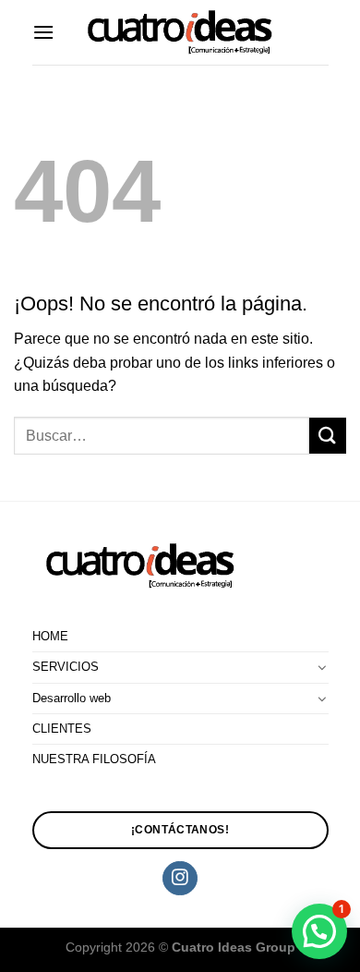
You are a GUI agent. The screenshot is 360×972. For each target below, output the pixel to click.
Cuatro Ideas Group (233, 947)
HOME (50, 636)
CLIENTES (61, 728)
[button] (319, 931)
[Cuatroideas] (180, 32)
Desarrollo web (71, 698)
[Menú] (43, 32)
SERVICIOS (65, 667)
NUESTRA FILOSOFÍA (94, 759)
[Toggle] (322, 667)
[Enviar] (327, 436)
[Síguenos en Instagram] (179, 878)
